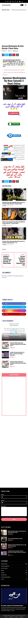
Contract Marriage (5, 566)
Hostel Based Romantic (5, 577)
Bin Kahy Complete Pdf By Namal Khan (12, 605)
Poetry (2, 579)
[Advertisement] (14, 27)
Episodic (16, 50)
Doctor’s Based (4, 568)
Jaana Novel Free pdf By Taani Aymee (14, 70)
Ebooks (2, 570)
